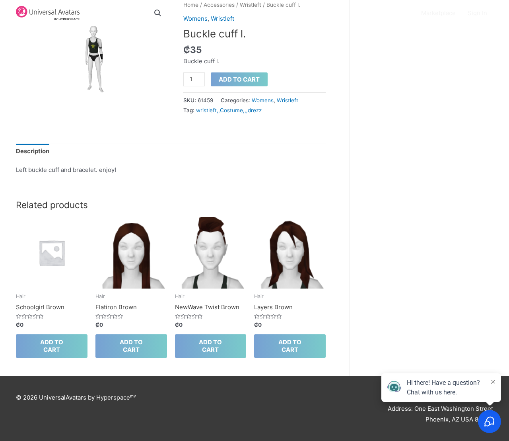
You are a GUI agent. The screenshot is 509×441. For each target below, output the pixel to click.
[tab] (32, 152)
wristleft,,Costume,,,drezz (229, 110)
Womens (263, 100)
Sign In (477, 13)
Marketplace (438, 13)
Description (32, 151)
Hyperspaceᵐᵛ (116, 397)
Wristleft (287, 100)
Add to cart (239, 79)
